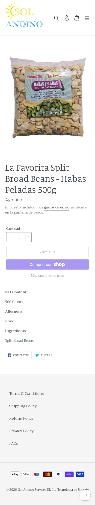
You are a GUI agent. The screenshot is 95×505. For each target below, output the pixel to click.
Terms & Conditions (26, 393)
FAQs (13, 443)
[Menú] (87, 18)
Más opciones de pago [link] (47, 275)
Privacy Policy (21, 431)
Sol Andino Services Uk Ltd (37, 489)
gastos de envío (56, 207)
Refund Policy (21, 418)
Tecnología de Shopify (73, 489)
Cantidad (13, 228)
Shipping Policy (23, 406)
